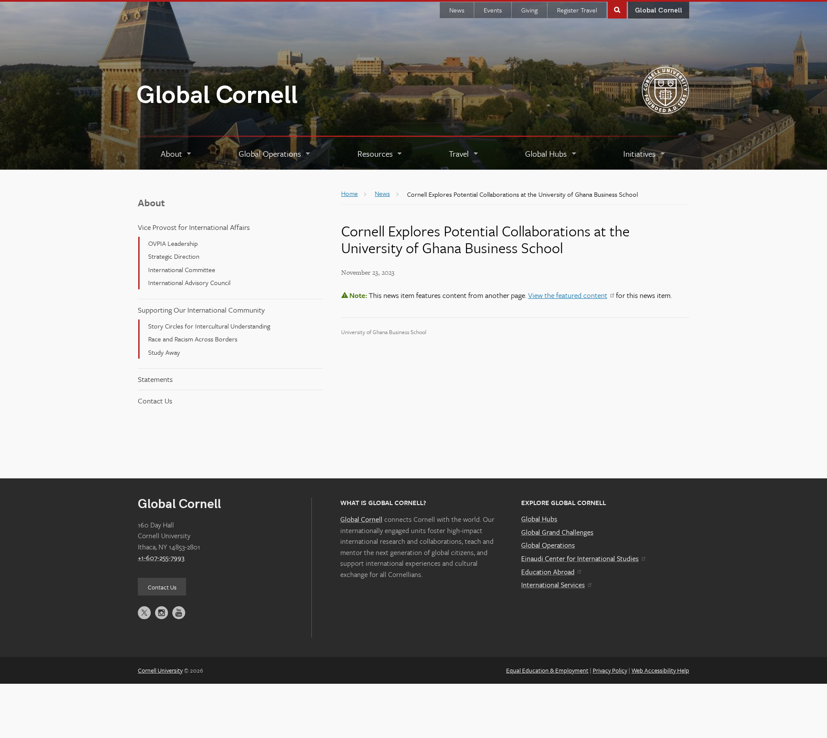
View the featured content (567, 295)
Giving (529, 10)
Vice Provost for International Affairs (194, 227)
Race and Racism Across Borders (192, 339)
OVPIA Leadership (173, 243)
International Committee (181, 269)
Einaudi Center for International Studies (580, 558)
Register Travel (577, 10)
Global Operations (548, 545)
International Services (553, 585)
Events (493, 10)
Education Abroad (548, 572)
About (151, 202)
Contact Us (155, 400)
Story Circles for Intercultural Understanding (209, 326)
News (456, 10)
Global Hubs (539, 519)
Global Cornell (217, 95)
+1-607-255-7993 (161, 557)
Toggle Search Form (617, 9)
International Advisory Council (189, 282)
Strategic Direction (173, 256)
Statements (155, 379)
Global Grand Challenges (557, 532)
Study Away (164, 352)
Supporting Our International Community (201, 309)
